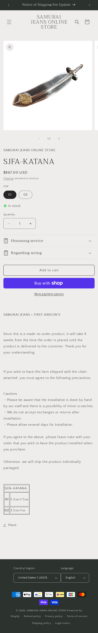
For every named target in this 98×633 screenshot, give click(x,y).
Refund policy (32, 616)
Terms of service (77, 616)
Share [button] (12, 525)
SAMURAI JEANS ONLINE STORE (47, 610)
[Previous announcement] (8, 5)
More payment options (49, 294)
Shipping (8, 178)
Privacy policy (54, 616)
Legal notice (62, 623)
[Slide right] (59, 139)
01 (10, 195)
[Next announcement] (90, 5)
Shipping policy (41, 623)
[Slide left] (39, 139)
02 (25, 195)
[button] (9, 22)
